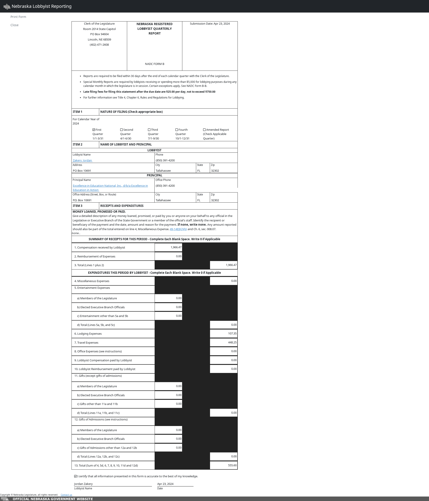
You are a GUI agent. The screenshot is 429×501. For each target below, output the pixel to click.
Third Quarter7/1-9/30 (153, 134)
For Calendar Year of (86, 119)
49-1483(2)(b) (178, 229)
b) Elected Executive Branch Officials (99, 307)
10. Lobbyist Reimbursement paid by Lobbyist (104, 369)
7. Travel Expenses (86, 342)
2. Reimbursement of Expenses (94, 256)
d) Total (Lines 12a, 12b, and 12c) (97, 456)
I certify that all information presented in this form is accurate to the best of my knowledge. (137, 476)
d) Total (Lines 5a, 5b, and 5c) (94, 325)
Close (15, 25)
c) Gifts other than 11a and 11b (96, 404)
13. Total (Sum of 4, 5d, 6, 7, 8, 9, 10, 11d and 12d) (106, 465)
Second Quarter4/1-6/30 (126, 134)
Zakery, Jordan (83, 160)
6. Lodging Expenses (88, 334)
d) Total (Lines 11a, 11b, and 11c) (97, 413)
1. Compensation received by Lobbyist (99, 247)
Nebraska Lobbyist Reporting (41, 6)
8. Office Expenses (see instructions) (98, 351)
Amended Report (216, 134)
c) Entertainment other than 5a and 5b (101, 316)
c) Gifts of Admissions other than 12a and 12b (105, 448)
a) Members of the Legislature (95, 298)
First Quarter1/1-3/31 (98, 134)
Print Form (18, 17)
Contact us (66, 494)
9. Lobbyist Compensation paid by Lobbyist (103, 360)
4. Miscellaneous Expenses (91, 281)
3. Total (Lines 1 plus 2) (89, 265)
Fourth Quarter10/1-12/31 (182, 134)
